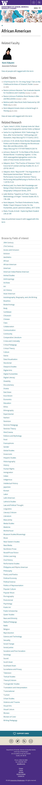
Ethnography (8, 410)
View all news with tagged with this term (17, 116)
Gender (6, 447)
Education (7, 403)
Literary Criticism (9, 512)
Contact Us (21, 776)
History (6, 465)
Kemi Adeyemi (8, 62)
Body (5, 308)
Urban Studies (8, 698)
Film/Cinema (8, 432)
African (6, 261)
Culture (6, 352)
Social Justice (8, 647)
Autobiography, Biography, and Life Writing (20, 297)
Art (4, 286)
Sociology (7, 655)
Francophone (8, 443)
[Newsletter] (31, 741)
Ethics (5, 407)
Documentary (8, 385)
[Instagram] (11, 741)
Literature (7, 516)
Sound (5, 658)
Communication (9, 330)
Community (7, 334)
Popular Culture (9, 589)
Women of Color (9, 717)
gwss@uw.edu (21, 764)
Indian (5, 476)
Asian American (9, 294)
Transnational (8, 691)
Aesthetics (7, 257)
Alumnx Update (21, 774)
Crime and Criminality (11, 341)
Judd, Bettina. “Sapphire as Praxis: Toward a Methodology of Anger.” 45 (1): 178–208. (21, 196)
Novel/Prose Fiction (10, 552)
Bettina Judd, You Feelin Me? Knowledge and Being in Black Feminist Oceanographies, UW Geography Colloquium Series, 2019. (20, 188)
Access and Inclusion (11, 250)
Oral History (8, 560)
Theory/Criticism (9, 680)
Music (5, 538)
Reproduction (8, 633)
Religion (6, 629)
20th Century (8, 242)
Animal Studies (9, 275)
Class (5, 323)
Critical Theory (9, 348)
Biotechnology (9, 304)
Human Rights (8, 469)
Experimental (8, 414)
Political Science (9, 582)
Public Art (7, 607)
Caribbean (7, 312)
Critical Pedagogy (10, 345)
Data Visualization (10, 359)
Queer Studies (8, 614)
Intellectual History (10, 483)
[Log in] (33, 2)
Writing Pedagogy (10, 720)
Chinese (6, 319)
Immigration (8, 472)
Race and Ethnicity (10, 618)
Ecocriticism (7, 396)
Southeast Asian (9, 666)
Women (6, 713)
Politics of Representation (13, 585)
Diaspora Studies (10, 367)
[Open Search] (39, 2)
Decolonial (7, 363)
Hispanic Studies (9, 458)
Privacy (21, 768)
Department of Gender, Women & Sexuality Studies (15, 7)
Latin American (9, 498)
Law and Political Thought (13, 505)
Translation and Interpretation (15, 687)
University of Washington (17, 780)
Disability (6, 381)
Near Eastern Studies (11, 542)
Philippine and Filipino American (15, 567)
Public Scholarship (10, 611)
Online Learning (9, 556)
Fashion (6, 418)
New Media (7, 545)
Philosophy (7, 571)
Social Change (8, 644)
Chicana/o (7, 315)
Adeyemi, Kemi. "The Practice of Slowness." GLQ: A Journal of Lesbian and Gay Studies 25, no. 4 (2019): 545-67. (21, 165)
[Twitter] (18, 741)
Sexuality (6, 640)
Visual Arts (7, 706)
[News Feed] (24, 741)
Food (5, 439)
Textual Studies (9, 677)
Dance (5, 356)
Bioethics (6, 301)
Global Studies (8, 450)
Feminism (7, 421)
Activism (6, 253)
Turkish (6, 695)
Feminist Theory (9, 429)
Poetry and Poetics (10, 574)
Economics (7, 399)
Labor (5, 494)
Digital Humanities (10, 374)
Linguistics (7, 509)
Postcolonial (8, 600)
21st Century (8, 246)
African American (9, 264)
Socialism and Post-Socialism (14, 651)
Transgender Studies (11, 684)
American (7, 268)
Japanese (6, 487)
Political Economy (10, 578)
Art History (7, 290)
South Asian (8, 662)
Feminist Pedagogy (10, 425)
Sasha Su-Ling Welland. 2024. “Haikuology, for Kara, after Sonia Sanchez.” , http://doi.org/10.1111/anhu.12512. (21, 135)
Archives (6, 283)
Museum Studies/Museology (14, 534)
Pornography (8, 596)
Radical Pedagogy (10, 622)
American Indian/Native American (16, 272)
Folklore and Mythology (12, 436)
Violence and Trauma (11, 702)
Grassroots (7, 454)
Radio (5, 625)
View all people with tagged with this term (17, 71)
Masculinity (7, 520)
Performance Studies (11, 563)
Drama (6, 388)
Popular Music (8, 593)
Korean (6, 491)
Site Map (21, 772)
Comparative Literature (12, 337)
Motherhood (8, 531)
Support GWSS (23, 733)
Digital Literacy (9, 377)
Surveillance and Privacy (12, 669)
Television (7, 673)
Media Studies (8, 523)
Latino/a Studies (9, 501)
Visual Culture (8, 709)
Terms (21, 770)
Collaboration (8, 326)
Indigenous (7, 480)
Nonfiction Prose (9, 549)
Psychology (7, 604)
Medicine (6, 527)
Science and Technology (12, 636)
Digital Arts (7, 370)
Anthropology (8, 279)
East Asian (7, 392)
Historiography (9, 461)
